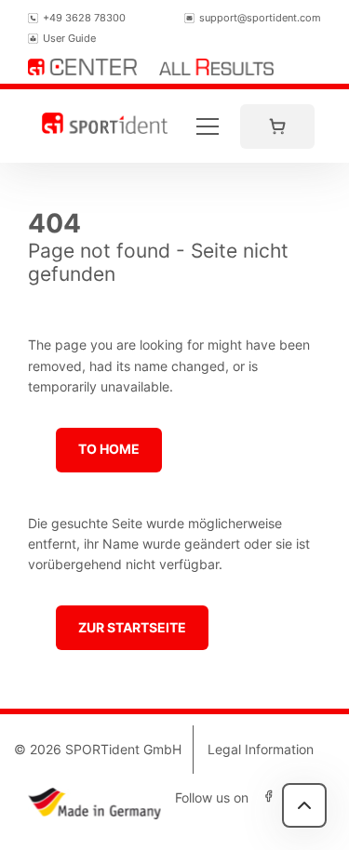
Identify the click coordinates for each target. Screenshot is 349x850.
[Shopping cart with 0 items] (277, 126)
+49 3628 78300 (84, 17)
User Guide (69, 38)
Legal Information (261, 749)
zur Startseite (132, 627)
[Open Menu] (207, 126)
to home (109, 449)
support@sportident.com (260, 17)
